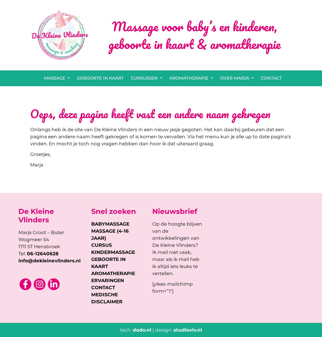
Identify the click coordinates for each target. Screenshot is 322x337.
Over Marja (235, 78)
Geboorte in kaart (100, 78)
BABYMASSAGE (110, 224)
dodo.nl (142, 330)
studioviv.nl (187, 330)
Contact (271, 78)
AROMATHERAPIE (113, 273)
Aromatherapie (189, 78)
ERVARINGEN (107, 280)
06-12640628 (42, 253)
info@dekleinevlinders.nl (49, 261)
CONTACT (103, 287)
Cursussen (145, 78)
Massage (55, 78)
